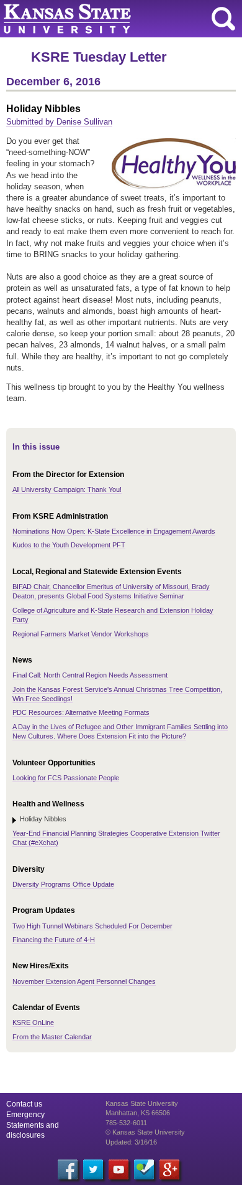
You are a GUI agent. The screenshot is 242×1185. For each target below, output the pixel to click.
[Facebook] (68, 1169)
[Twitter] (93, 1169)
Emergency (25, 1114)
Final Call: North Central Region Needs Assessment (90, 675)
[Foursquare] (144, 1169)
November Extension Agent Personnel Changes (84, 981)
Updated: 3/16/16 (131, 1142)
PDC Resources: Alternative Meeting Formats (81, 712)
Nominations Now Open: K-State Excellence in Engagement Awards (113, 531)
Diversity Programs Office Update (63, 884)
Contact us (24, 1104)
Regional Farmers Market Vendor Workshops (80, 634)
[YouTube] (118, 1169)
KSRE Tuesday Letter (99, 57)
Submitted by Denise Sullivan (59, 121)
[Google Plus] (169, 1169)
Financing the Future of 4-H (53, 939)
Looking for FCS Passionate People (65, 777)
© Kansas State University (145, 1132)
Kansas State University (113, 18)
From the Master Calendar (52, 1037)
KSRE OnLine (33, 1022)
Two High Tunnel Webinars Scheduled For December (92, 926)
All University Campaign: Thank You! (67, 489)
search (223, 18)
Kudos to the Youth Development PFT (68, 545)
